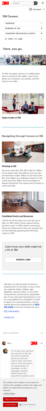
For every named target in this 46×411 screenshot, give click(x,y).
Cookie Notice (9, 394)
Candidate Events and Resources (17, 216)
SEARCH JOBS (23, 260)
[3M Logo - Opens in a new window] (5, 3)
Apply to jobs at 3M (11, 118)
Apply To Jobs (14, 39)
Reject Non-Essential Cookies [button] (15, 399)
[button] (27, 405)
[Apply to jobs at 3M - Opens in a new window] (23, 94)
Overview (9, 23)
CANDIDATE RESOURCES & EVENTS (20, 34)
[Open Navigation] (43, 3)
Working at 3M (12, 29)
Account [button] (37, 10)
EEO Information (11, 311)
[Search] (36, 3)
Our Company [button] (11, 333)
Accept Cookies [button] (10, 405)
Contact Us (9, 317)
